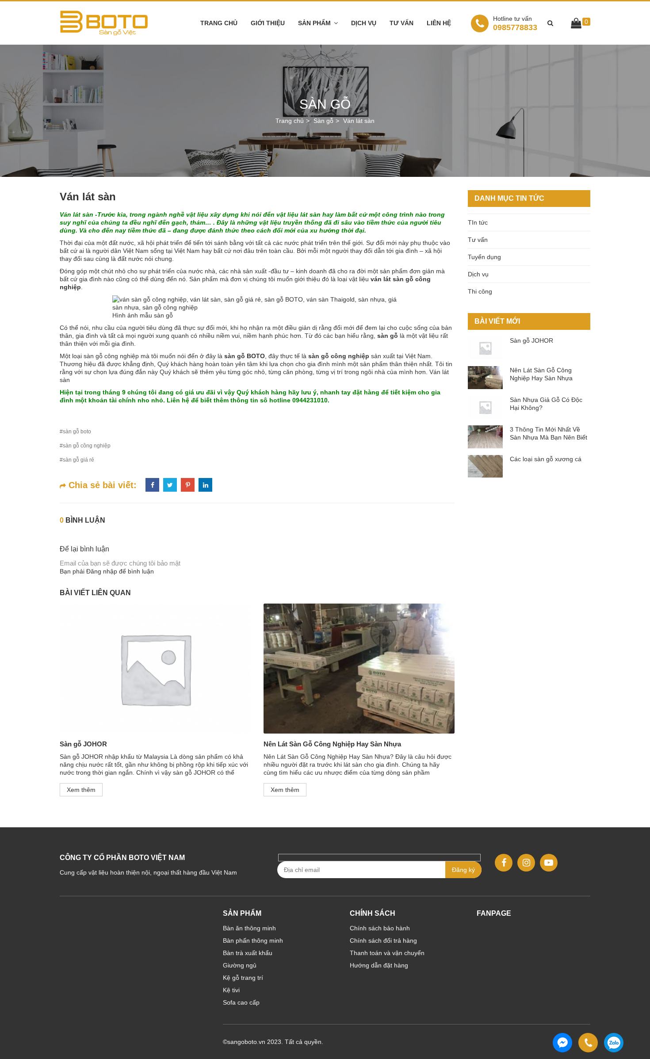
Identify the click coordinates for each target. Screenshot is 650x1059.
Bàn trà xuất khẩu (247, 952)
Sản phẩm (314, 23)
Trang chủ (218, 23)
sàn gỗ (387, 335)
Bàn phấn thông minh (253, 940)
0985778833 (515, 23)
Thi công (480, 291)
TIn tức (478, 222)
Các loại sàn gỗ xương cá (545, 459)
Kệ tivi (231, 990)
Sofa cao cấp (241, 1002)
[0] (576, 24)
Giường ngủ (239, 965)
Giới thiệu (268, 23)
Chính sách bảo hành (380, 928)
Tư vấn (401, 23)
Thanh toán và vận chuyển (387, 952)
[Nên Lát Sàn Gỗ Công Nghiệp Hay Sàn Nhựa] (359, 668)
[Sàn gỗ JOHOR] (155, 668)
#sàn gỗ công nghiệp (85, 446)
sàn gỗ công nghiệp (338, 355)
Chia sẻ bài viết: (101, 485)
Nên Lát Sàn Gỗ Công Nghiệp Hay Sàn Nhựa (332, 744)
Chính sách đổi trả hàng (383, 940)
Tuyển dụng (484, 256)
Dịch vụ (363, 23)
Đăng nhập (101, 571)
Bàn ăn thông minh (249, 928)
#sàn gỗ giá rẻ (77, 460)
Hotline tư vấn (512, 18)
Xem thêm (81, 789)
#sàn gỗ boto (75, 431)
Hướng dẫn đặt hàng (379, 965)
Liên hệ (439, 23)
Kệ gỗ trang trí (243, 977)
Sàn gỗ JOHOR (83, 744)
